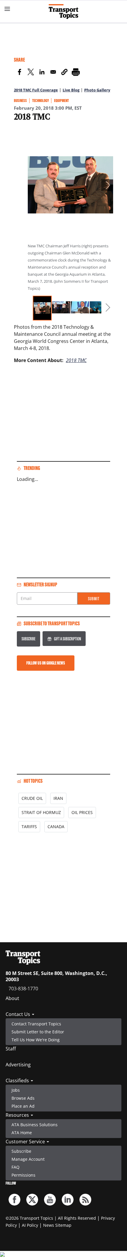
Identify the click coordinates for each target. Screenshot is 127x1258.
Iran (58, 798)
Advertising (18, 1064)
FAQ (15, 1167)
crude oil (32, 798)
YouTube (50, 1200)
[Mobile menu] (7, 9)
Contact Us (18, 1014)
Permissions (23, 1175)
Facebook (14, 1200)
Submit (94, 598)
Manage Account (28, 1159)
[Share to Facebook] (19, 73)
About (12, 998)
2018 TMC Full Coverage (36, 90)
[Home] (63, 11)
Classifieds (18, 1080)
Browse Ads (23, 1098)
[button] (64, 73)
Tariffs (29, 826)
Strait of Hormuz (41, 812)
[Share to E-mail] (53, 73)
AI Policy (30, 1225)
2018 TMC (76, 360)
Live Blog (71, 90)
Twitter (32, 1200)
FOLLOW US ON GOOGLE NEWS (45, 663)
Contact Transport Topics (36, 1024)
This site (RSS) (85, 1200)
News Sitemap (57, 1225)
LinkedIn (68, 1200)
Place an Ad (23, 1106)
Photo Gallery (97, 90)
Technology (40, 100)
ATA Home (22, 1132)
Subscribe (28, 639)
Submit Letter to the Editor (38, 1032)
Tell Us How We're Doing (36, 1039)
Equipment (61, 100)
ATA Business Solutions (35, 1124)
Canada (56, 826)
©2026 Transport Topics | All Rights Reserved (51, 1218)
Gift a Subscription (67, 639)
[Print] (75, 73)
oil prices (82, 812)
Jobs (16, 1090)
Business (20, 100)
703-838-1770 (23, 988)
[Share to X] (30, 73)
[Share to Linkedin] (42, 73)
